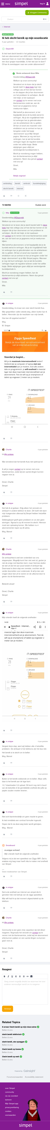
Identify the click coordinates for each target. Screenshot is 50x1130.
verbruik (26, 183)
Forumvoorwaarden (15, 1077)
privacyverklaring (12, 1107)
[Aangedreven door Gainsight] (25, 1072)
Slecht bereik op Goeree (11, 1049)
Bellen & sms (7, 1030)
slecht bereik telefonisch (12, 1034)
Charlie (9, 449)
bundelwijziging (39, 183)
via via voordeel (11, 1096)
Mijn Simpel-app (11, 1104)
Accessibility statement (34, 1077)
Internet (7, 27)
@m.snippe (8, 454)
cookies (8, 1111)
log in (43, 4)
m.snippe (9, 303)
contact (19, 100)
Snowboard (10, 845)
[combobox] (25, 19)
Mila (7, 213)
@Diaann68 (30, 77)
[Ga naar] (4, 19)
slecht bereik (8, 188)
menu (7, 4)
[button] (2, 13)
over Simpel (10, 1088)
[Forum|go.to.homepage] (13, 12)
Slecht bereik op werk (10, 1056)
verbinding (7, 183)
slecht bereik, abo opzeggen (13, 1041)
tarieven (8, 1100)
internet (20, 188)
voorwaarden (10, 1115)
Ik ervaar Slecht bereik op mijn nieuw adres (19, 1027)
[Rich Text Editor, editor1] (25, 992)
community (9, 1092)
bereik (17, 183)
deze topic (30, 87)
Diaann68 (10, 49)
